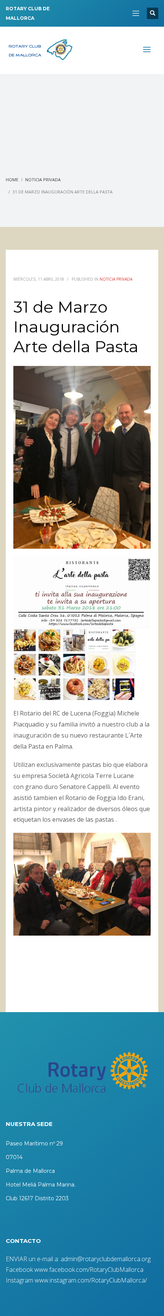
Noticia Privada (43, 179)
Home (12, 179)
